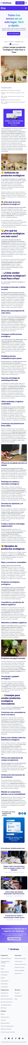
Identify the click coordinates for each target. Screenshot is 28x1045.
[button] (26, 2)
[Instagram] (5, 1038)
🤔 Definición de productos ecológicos (12, 90)
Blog (3, 8)
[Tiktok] (12, 1038)
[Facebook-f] (15, 1038)
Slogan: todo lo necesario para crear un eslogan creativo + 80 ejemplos (14, 868)
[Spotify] (19, 1038)
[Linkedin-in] (22, 1038)
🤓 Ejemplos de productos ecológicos (12, 99)
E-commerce (11, 41)
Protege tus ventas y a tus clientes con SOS (14, 838)
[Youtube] (8, 1038)
